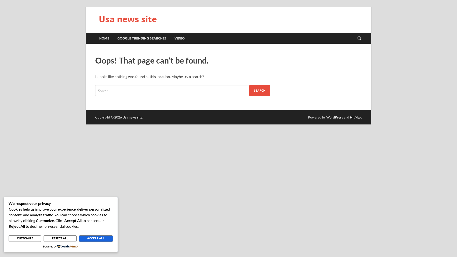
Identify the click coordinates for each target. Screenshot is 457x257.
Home (104, 38)
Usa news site (128, 19)
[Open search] (359, 38)
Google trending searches (141, 38)
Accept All (95, 238)
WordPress (334, 117)
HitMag (355, 117)
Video (179, 38)
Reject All (60, 238)
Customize (25, 238)
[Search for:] (182, 90)
